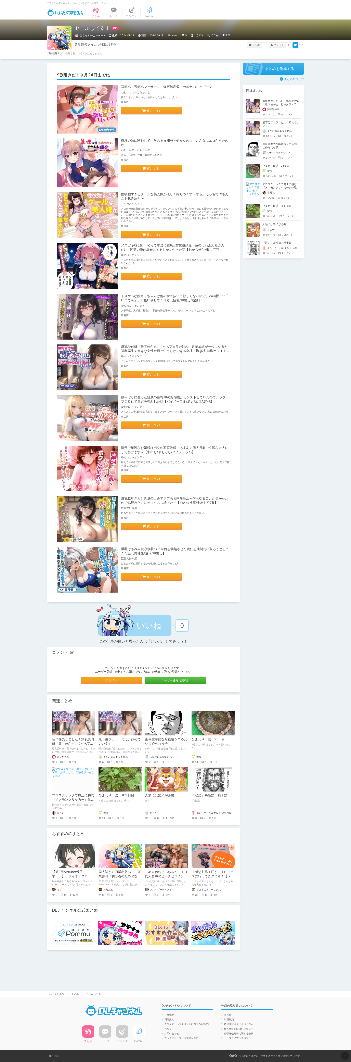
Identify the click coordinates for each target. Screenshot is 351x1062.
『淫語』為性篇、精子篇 (209, 795)
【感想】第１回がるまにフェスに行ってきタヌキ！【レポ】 (213, 876)
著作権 (227, 1014)
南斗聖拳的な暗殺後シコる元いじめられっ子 (166, 741)
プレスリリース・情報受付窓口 (181, 1038)
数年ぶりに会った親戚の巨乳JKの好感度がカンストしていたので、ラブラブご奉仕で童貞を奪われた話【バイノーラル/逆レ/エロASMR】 (175, 399)
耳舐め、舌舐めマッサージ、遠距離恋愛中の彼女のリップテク (166, 87)
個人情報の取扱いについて (238, 1028)
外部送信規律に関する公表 (238, 1033)
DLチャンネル (65, 12)
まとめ (75, 993)
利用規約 (169, 1019)
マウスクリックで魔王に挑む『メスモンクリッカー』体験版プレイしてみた (73, 799)
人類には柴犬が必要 (159, 795)
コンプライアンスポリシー (238, 1038)
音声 (227, 35)
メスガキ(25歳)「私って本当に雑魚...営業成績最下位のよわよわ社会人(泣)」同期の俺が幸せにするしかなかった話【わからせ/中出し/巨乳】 (172, 247)
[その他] (301, 45)
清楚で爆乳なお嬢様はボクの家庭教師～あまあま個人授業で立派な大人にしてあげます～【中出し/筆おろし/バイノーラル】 (174, 450)
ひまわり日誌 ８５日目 (116, 795)
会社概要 (169, 1014)
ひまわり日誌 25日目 (208, 739)
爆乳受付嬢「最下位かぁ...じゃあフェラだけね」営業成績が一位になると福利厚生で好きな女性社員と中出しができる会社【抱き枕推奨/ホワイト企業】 (175, 350)
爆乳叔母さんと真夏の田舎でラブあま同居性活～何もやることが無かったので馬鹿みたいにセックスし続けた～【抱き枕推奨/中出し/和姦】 (174, 500)
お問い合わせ (171, 1033)
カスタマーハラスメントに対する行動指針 (187, 1024)
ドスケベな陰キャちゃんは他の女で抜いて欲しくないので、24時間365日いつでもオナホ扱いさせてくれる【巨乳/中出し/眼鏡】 (175, 298)
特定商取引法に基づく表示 (238, 1024)
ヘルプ (168, 1028)
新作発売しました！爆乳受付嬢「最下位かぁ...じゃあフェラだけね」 (73, 743)
